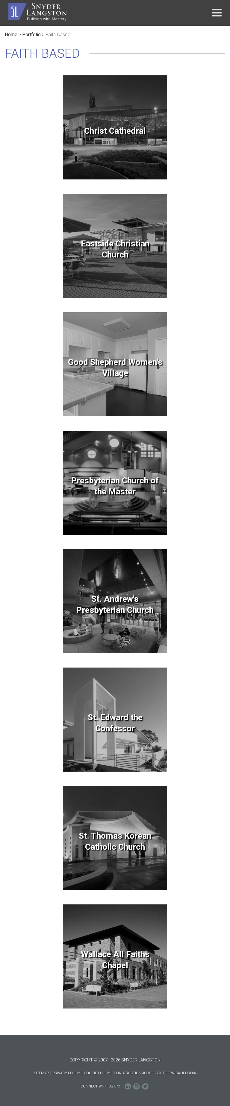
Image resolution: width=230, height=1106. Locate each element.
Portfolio (31, 34)
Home (11, 34)
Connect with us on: (100, 1086)
